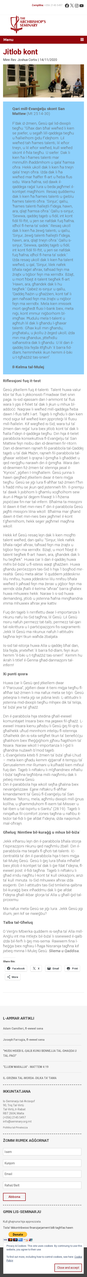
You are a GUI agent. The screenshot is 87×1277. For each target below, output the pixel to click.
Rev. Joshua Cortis (24, 60)
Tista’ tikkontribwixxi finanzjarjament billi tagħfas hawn (38, 1227)
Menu (8, 40)
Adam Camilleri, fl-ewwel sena (23, 1028)
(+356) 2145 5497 (14, 1117)
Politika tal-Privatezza (15, 1127)
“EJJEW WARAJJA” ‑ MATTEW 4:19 (25, 1066)
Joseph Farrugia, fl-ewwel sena (24, 1039)
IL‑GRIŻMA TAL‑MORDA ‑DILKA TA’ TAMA (29, 1078)
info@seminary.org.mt (17, 1121)
